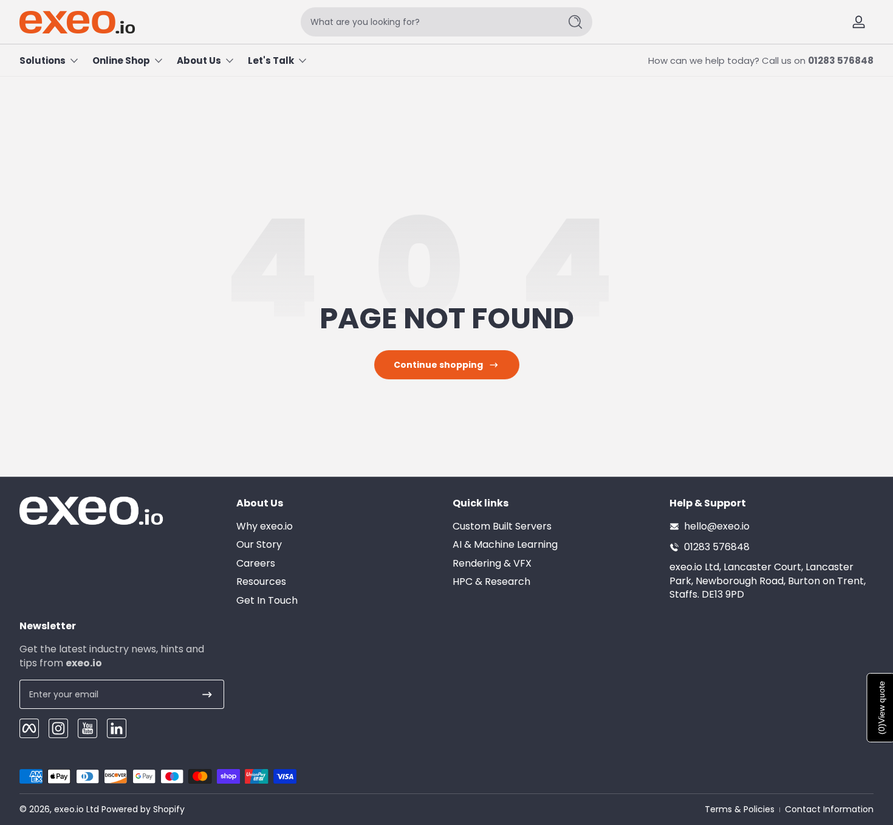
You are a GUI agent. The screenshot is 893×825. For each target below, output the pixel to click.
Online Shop (121, 60)
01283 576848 (841, 60)
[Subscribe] (207, 694)
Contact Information (829, 809)
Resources (261, 582)
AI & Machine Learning (505, 544)
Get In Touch (267, 600)
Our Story (259, 544)
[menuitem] (338, 526)
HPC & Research (491, 582)
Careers (255, 563)
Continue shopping (438, 365)
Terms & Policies (740, 809)
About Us (199, 60)
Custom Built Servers (502, 526)
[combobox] (427, 21)
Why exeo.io (264, 526)
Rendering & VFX (492, 563)
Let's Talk (271, 60)
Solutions (42, 60)
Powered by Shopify (143, 809)
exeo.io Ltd (76, 809)
